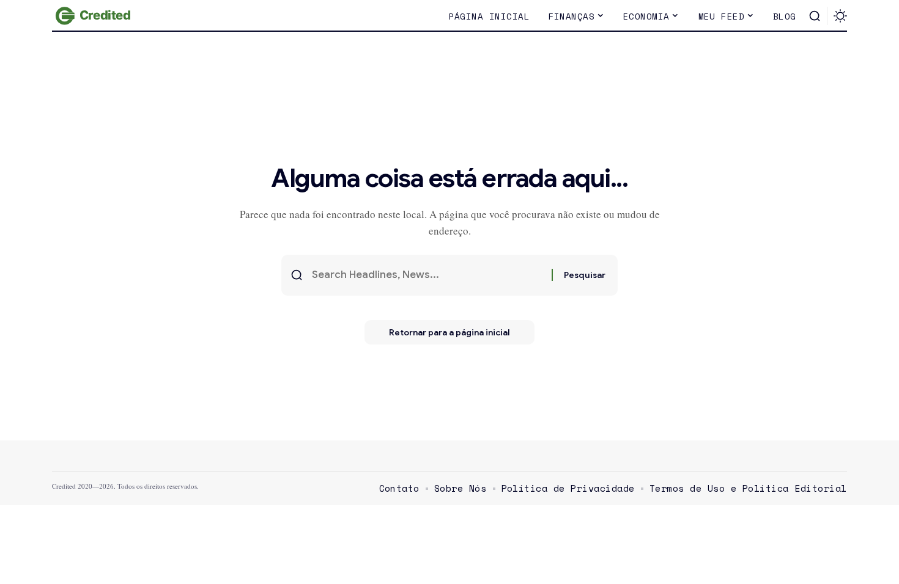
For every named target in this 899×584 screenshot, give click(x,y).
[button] (814, 16)
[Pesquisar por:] (427, 275)
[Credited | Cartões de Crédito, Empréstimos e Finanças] (95, 16)
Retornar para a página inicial (449, 332)
